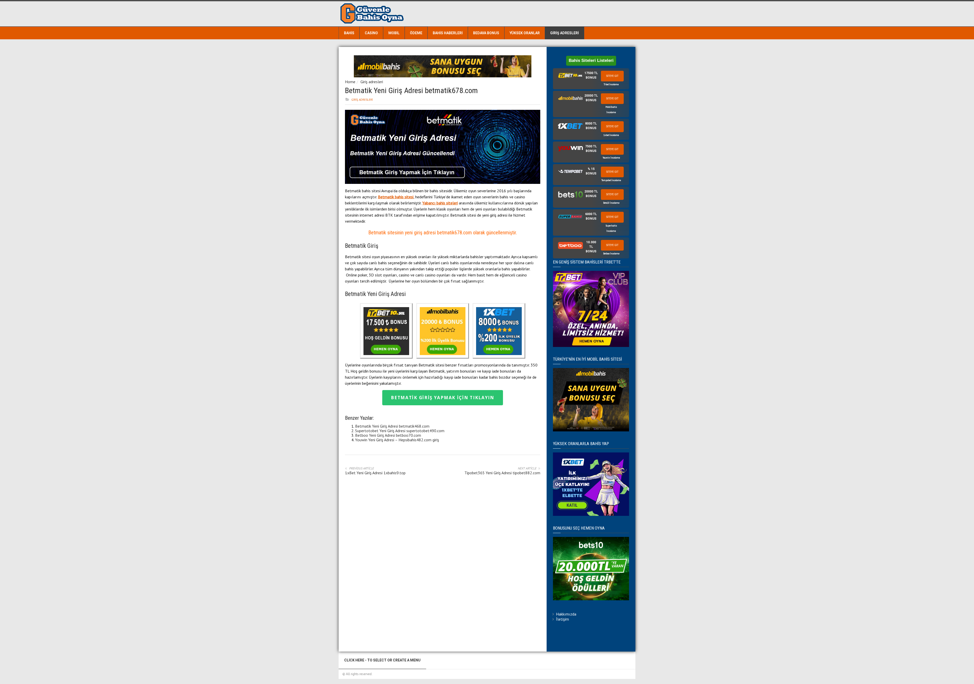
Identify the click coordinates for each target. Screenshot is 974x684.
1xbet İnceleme (611, 135)
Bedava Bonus (486, 33)
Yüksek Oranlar (525, 33)
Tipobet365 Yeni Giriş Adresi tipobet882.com (502, 472)
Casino (371, 33)
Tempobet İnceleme (611, 180)
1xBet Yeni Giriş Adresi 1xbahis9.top (375, 472)
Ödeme (416, 33)
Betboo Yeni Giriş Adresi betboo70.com (388, 435)
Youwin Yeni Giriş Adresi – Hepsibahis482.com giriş (397, 439)
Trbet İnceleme (611, 84)
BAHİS (349, 33)
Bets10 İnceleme (611, 202)
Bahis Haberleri (448, 33)
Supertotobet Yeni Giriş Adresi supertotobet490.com (399, 430)
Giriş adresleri (564, 33)
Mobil (393, 33)
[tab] (591, 78)
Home (350, 81)
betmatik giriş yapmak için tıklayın (442, 397)
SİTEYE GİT (612, 76)
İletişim (562, 619)
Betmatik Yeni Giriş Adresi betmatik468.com (392, 426)
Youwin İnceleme (611, 157)
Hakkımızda (566, 614)
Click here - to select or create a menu (382, 660)
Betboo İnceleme (611, 253)
